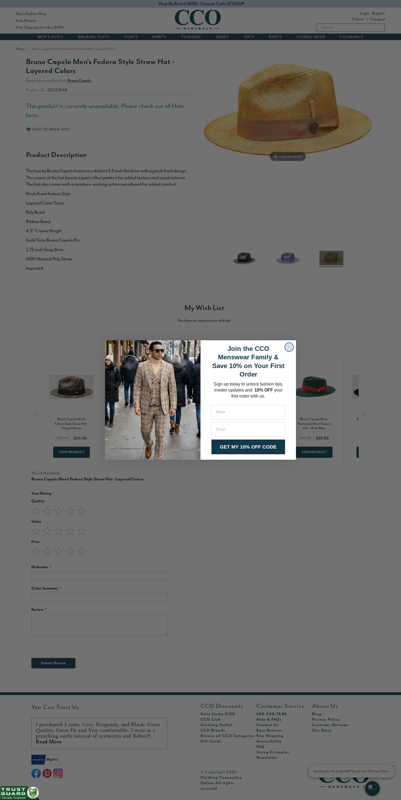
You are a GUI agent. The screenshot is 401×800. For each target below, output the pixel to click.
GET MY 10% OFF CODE (248, 447)
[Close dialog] (289, 347)
